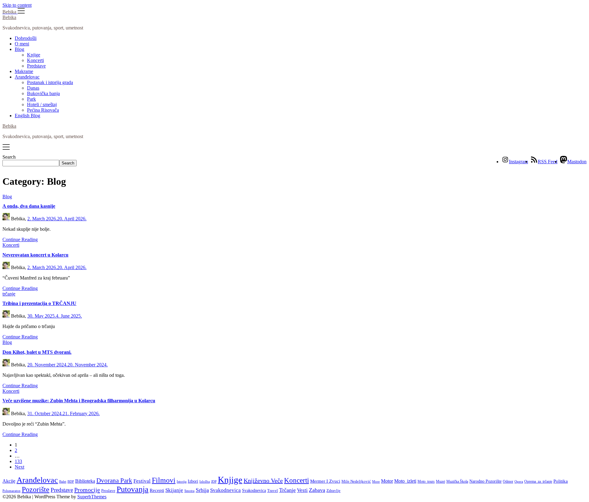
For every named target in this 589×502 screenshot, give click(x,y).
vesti (302, 490)
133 (18, 461)
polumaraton (11, 490)
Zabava (317, 490)
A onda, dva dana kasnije (28, 206)
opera (518, 481)
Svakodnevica (225, 490)
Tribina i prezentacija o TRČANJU (39, 303)
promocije (87, 489)
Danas (33, 88)
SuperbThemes (91, 496)
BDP (70, 481)
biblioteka (85, 481)
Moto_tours (426, 481)
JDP (214, 481)
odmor (508, 481)
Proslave (108, 490)
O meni (22, 43)
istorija (182, 481)
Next (19, 466)
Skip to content (17, 5)
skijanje (174, 490)
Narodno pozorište (485, 481)
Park (31, 99)
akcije (8, 481)
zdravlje (333, 490)
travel (272, 490)
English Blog (27, 115)
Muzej (440, 481)
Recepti (157, 490)
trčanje (287, 490)
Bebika (9, 17)
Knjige (33, 54)
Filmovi (163, 480)
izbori (193, 481)
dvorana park (114, 480)
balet (62, 481)
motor (387, 481)
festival (142, 481)
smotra (189, 490)
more (376, 481)
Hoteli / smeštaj (42, 104)
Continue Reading (20, 239)
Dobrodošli (26, 38)
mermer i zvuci (325, 481)
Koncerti (35, 60)
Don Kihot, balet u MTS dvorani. (36, 352)
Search (9, 157)
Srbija (202, 490)
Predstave (36, 65)
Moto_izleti (405, 481)
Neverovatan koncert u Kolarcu (35, 254)
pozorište (35, 489)
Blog (19, 49)
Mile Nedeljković (356, 481)
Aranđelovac (27, 76)
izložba (204, 481)
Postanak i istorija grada (50, 82)
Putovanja (132, 489)
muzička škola (457, 481)
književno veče (263, 480)
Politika (560, 481)
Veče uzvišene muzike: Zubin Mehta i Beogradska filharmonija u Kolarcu (78, 400)
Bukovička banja (43, 93)
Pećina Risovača (43, 110)
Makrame (24, 71)
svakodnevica (254, 490)
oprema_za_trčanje (538, 481)
